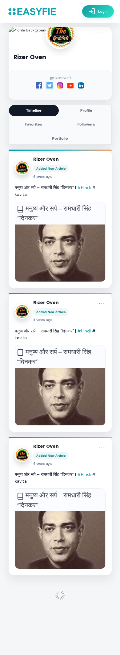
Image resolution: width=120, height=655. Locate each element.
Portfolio (60, 138)
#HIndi (84, 187)
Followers (86, 124)
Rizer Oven (46, 159)
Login (98, 11)
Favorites (33, 124)
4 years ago (42, 176)
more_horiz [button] (102, 160)
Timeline (34, 110)
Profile (86, 110)
